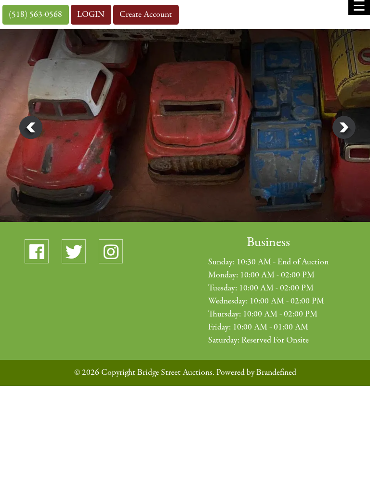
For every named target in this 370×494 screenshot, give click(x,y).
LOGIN (91, 15)
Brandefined (276, 373)
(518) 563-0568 (35, 15)
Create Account (145, 15)
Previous (30, 127)
